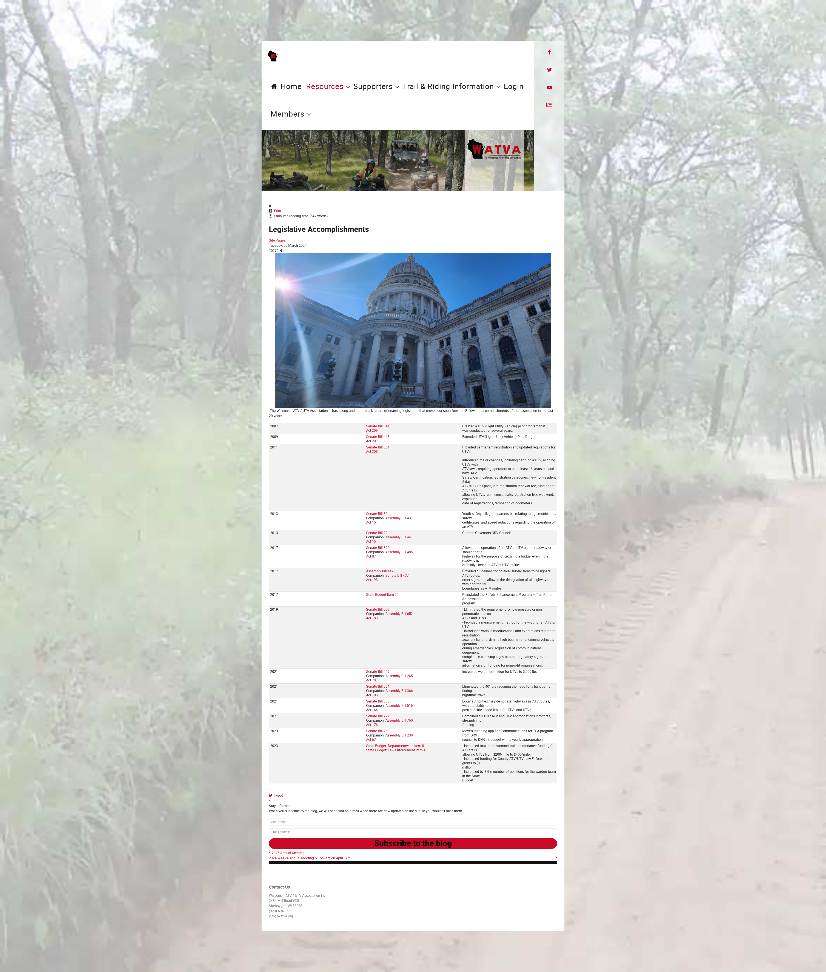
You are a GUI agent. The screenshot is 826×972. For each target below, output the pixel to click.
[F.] (273, 55)
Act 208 (372, 451)
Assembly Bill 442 (379, 571)
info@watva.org (281, 916)
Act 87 (371, 556)
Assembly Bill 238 (399, 735)
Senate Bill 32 (376, 513)
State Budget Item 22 (382, 594)
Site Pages (277, 240)
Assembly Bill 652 (399, 613)
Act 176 (372, 724)
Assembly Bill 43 (398, 518)
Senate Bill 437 (397, 575)
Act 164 (372, 709)
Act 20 (371, 441)
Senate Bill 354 (377, 447)
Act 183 (372, 618)
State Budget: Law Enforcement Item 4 (395, 750)
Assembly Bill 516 (399, 705)
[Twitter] (549, 70)
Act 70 (371, 680)
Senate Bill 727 (377, 716)
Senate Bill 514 (377, 426)
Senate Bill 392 (377, 547)
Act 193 (372, 579)
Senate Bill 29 (376, 532)
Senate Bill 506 (377, 701)
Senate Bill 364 (377, 686)
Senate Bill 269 (377, 671)
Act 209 (372, 430)
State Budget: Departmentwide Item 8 (395, 745)
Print (277, 210)
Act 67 (371, 739)
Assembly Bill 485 (399, 552)
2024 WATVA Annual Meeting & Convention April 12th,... (311, 858)
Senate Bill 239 (377, 731)
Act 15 (371, 522)
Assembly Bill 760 (399, 720)
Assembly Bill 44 (398, 537)
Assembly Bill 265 (399, 675)
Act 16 (371, 541)
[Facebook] (549, 52)
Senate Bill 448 (377, 436)
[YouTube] (549, 87)
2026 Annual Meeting (288, 852)
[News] (549, 105)
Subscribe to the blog (413, 843)
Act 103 (372, 695)
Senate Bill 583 (377, 609)
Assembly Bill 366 (399, 690)
